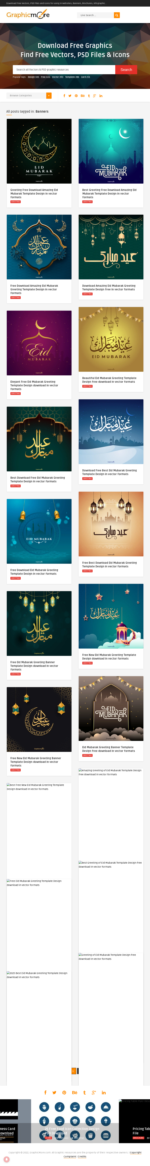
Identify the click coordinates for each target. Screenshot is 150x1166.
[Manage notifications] (7, 1159)
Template (72, 77)
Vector (57, 77)
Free (45, 77)
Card (85, 77)
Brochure (138, 1138)
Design (33, 77)
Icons (48, 1138)
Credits (82, 1156)
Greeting (15, 202)
